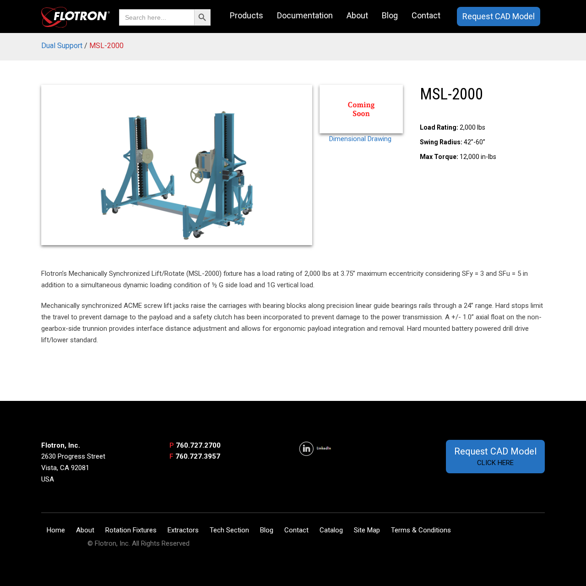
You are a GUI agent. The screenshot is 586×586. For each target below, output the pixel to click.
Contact (426, 15)
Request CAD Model (498, 16)
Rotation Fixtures (131, 530)
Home (56, 530)
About (357, 15)
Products (246, 15)
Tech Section (229, 530)
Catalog (331, 530)
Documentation (305, 15)
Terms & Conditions (421, 530)
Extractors (183, 530)
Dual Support (61, 45)
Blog (390, 15)
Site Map (367, 530)
